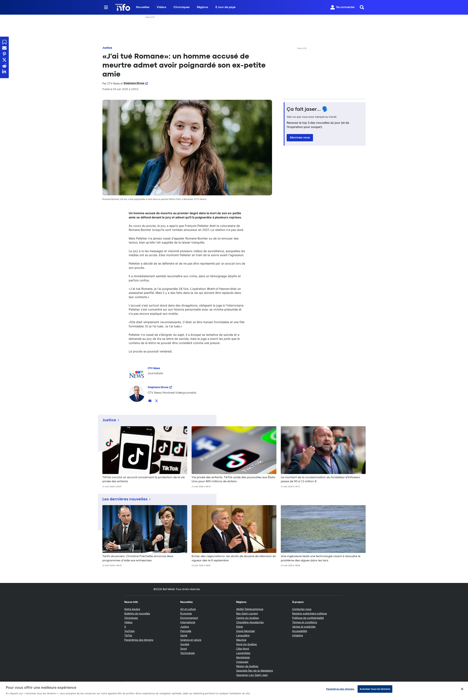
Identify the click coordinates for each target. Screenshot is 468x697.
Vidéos (161, 7)
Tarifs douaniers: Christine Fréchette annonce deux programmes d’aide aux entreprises (137, 558)
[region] (234, 689)
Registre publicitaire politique (309, 613)
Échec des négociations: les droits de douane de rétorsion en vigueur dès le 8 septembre (234, 558)
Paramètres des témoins (138, 639)
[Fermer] (462, 689)
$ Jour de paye (225, 7)
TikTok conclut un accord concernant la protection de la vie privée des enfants (143, 479)
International (187, 622)
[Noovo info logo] (123, 7)
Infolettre (297, 635)
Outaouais (242, 661)
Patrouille (185, 631)
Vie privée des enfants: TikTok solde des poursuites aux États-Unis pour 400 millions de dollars (234, 479)
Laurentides (243, 653)
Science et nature (190, 639)
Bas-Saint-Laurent (247, 613)
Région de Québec (247, 666)
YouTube (129, 631)
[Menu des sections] (106, 7)
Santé (183, 635)
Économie (186, 613)
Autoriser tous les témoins (375, 688)
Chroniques (181, 7)
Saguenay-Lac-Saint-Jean (252, 674)
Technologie (187, 653)
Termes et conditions (304, 622)
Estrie (239, 626)
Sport (183, 648)
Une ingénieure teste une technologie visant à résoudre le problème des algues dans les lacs (320, 558)
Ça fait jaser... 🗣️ (307, 109)
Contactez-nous (301, 609)
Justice (107, 48)
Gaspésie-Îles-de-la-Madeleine (254, 670)
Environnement (189, 617)
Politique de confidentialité (308, 617)
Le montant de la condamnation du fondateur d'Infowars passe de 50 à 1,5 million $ (320, 479)
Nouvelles (142, 7)
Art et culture (188, 609)
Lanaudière (243, 635)
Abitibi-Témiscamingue (249, 609)
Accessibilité (299, 631)
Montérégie (243, 657)
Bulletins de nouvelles (137, 613)
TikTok (128, 635)
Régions (202, 7)
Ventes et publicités (304, 626)
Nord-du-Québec (246, 644)
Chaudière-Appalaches (250, 622)
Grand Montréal (245, 631)
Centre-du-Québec (247, 617)
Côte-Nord (242, 648)
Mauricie (241, 639)
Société (184, 644)
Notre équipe (132, 609)
